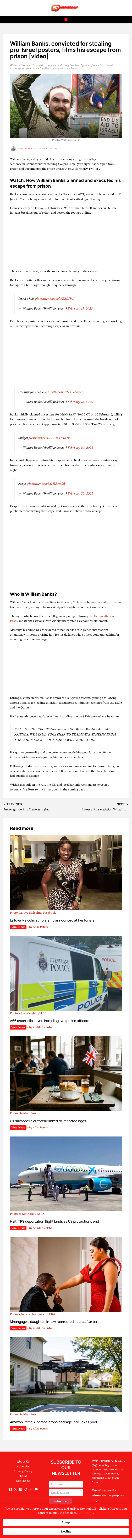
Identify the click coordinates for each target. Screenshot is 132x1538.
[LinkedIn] (30, 1489)
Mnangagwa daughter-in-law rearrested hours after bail (54, 1321)
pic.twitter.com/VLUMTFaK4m (49, 438)
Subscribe (60, 1501)
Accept (66, 1522)
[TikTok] (25, 1489)
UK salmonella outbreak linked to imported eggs (48, 1121)
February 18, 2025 (80, 402)
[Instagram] (20, 1489)
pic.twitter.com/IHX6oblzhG (63, 392)
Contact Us (23, 1480)
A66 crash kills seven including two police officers (49, 1020)
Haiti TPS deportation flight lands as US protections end (54, 1221)
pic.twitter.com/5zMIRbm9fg (46, 483)
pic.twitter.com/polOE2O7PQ (54, 298)
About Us (23, 1461)
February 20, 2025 (80, 447)
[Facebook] (10, 1489)
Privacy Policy (23, 1471)
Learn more (85, 1512)
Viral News (18, 926)
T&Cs (23, 1476)
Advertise (23, 1466)
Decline (66, 1531)
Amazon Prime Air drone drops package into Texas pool (53, 1422)
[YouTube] (36, 1489)
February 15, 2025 (80, 308)
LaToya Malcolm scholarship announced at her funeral (52, 920)
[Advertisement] (66, 243)
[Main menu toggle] (66, 19)
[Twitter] (15, 1489)
